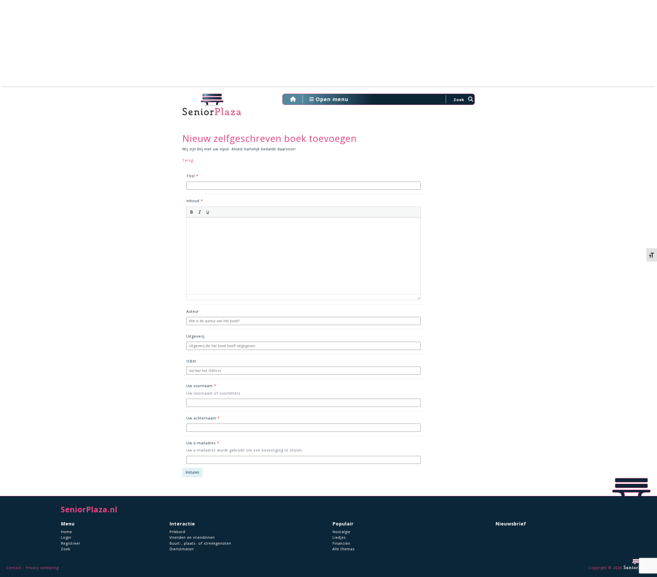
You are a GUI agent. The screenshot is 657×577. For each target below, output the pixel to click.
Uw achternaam (203, 418)
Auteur (192, 311)
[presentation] (191, 212)
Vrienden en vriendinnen (192, 537)
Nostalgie (341, 531)
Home (66, 531)
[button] (191, 212)
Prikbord (177, 531)
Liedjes (339, 537)
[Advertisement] (328, 46)
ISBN (191, 361)
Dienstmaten (181, 548)
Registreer (70, 543)
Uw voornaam (201, 385)
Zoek (65, 548)
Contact (13, 567)
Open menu (331, 99)
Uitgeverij (195, 336)
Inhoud (194, 200)
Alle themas (343, 548)
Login (66, 537)
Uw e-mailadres (202, 443)
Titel (192, 175)
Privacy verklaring (42, 567)
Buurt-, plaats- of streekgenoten (200, 543)
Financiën (341, 543)
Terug (187, 160)
